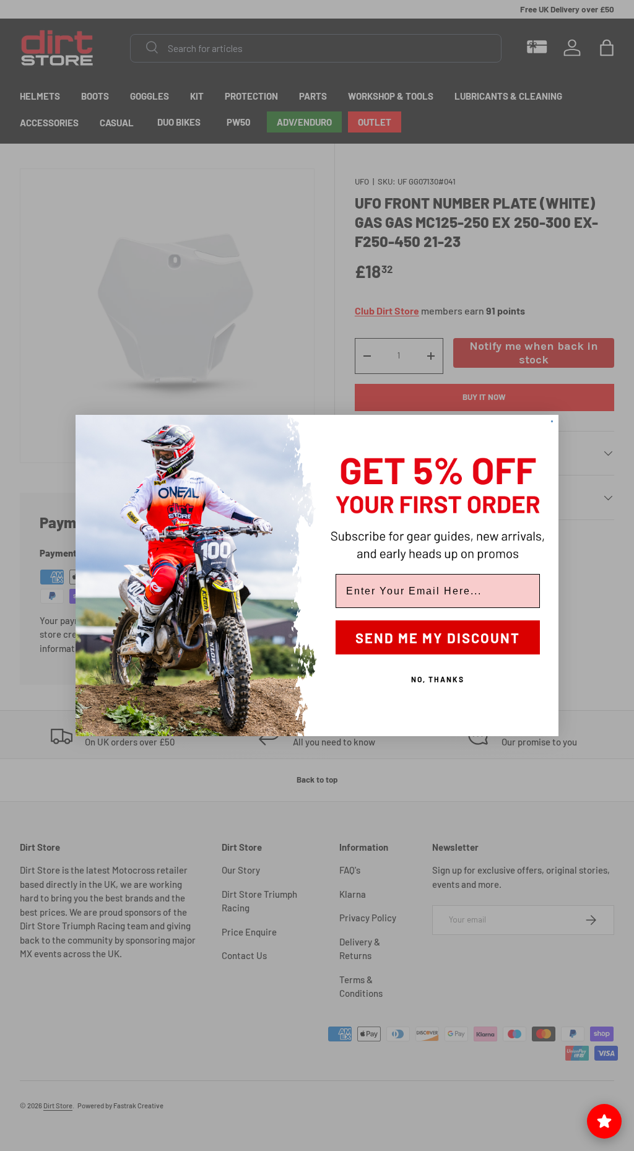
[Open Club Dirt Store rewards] (604, 1121)
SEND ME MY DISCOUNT (437, 638)
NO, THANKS (437, 679)
